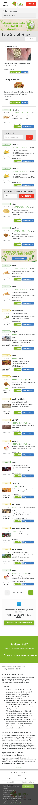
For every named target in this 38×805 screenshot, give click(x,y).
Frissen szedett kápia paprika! (21, 534)
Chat (19, 775)
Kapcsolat (27, 779)
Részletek (16, 72)
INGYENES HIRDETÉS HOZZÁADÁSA (19, 623)
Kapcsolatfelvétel (28, 126)
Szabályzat (10, 779)
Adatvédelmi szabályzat (27, 782)
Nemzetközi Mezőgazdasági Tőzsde (17, 7)
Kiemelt (25, 72)
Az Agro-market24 (19, 772)
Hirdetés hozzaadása (31, 4)
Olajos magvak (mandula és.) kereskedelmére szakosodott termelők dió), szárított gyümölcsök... (18, 94)
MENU (5, 5)
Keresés (28, 196)
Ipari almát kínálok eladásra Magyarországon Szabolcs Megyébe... (20, 363)
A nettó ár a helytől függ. (20, 118)
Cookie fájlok (10, 782)
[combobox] (30, 39)
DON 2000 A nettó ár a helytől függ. (23, 177)
